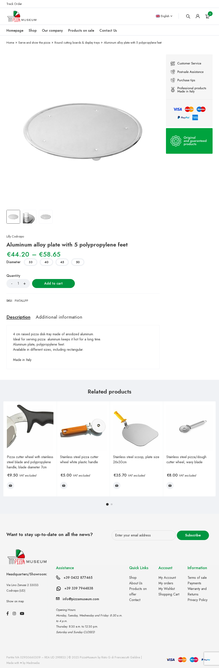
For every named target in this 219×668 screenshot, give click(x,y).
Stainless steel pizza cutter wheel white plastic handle (79, 459)
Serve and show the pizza (34, 42)
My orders (165, 583)
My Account (167, 577)
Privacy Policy (197, 599)
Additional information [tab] (59, 317)
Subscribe (193, 535)
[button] (10, 485)
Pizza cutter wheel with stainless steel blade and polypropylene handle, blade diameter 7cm (30, 462)
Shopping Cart (168, 594)
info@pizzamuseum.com (81, 599)
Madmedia (33, 663)
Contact (134, 599)
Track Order (14, 4)
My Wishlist (166, 588)
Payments (194, 583)
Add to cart (53, 283)
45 (62, 262)
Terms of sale (197, 577)
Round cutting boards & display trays (77, 42)
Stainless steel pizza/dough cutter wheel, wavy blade (186, 459)
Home (10, 42)
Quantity (13, 276)
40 (46, 262)
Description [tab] (18, 317)
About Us (135, 583)
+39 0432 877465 (78, 577)
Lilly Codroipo (15, 236)
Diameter (13, 262)
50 (78, 262)
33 (31, 262)
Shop (133, 577)
